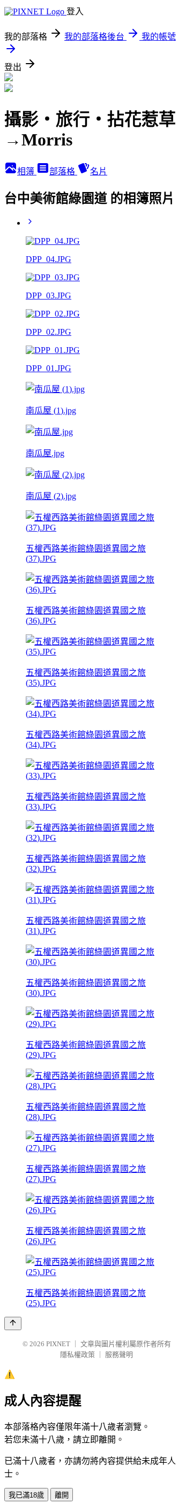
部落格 (63, 171)
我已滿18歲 (26, 1495)
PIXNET (58, 1344)
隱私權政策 (77, 1354)
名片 (98, 171)
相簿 (26, 171)
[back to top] (12, 1323)
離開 (62, 1495)
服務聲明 (119, 1354)
